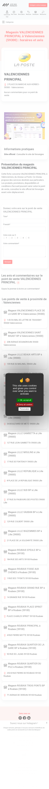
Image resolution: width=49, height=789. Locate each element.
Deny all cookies (25, 405)
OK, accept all (25, 400)
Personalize (24, 409)
